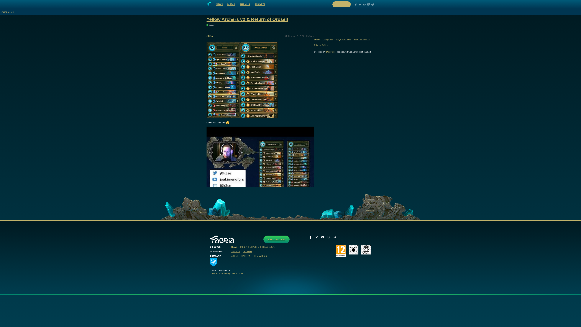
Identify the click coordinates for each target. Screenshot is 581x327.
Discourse (330, 52)
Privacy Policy (321, 45)
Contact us (260, 255)
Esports (260, 4)
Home (317, 39)
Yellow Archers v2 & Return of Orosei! (247, 19)
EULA (214, 273)
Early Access (276, 239)
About (234, 255)
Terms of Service (362, 39)
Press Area (268, 246)
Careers (245, 255)
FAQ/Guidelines (343, 39)
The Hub (245, 4)
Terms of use (237, 273)
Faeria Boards (8, 12)
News (219, 4)
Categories (328, 39)
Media (231, 4)
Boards (247, 251)
